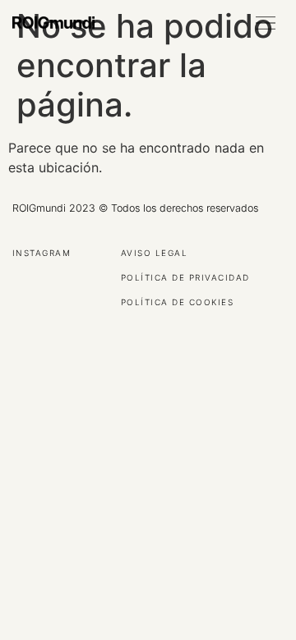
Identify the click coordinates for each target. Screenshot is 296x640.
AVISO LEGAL (154, 253)
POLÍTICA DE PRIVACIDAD (185, 278)
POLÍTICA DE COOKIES (177, 303)
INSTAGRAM (41, 253)
